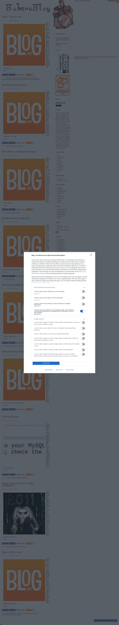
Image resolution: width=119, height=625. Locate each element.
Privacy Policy (70, 370)
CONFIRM (46, 363)
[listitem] (59, 287)
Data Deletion (49, 370)
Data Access (59, 370)
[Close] (91, 255)
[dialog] (59, 312)
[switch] (82, 291)
